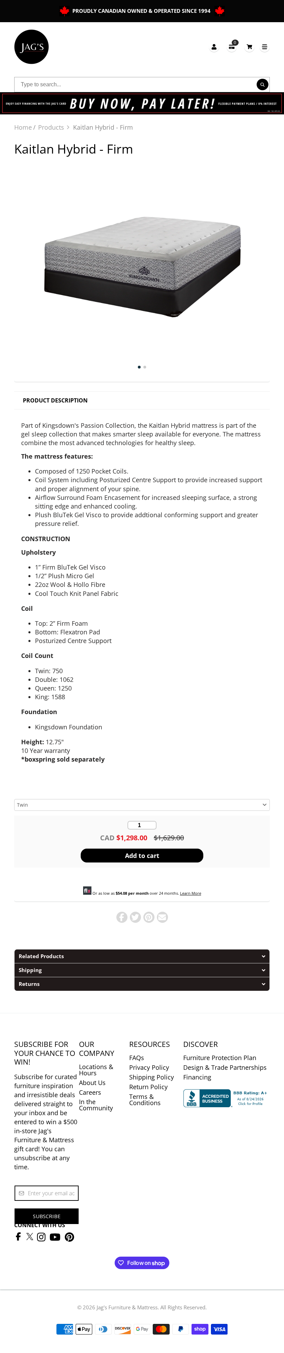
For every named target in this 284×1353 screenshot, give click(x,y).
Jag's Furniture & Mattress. (128, 1307)
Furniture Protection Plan (219, 1058)
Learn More (190, 893)
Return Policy (148, 1087)
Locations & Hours (96, 1070)
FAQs (136, 1058)
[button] (142, 956)
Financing (197, 1077)
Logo (31, 46)
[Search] (262, 84)
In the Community (96, 1105)
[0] (249, 46)
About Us (92, 1082)
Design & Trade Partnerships (225, 1067)
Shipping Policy (151, 1077)
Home (23, 127)
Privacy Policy (149, 1067)
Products (51, 127)
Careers (90, 1092)
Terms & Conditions (145, 1099)
